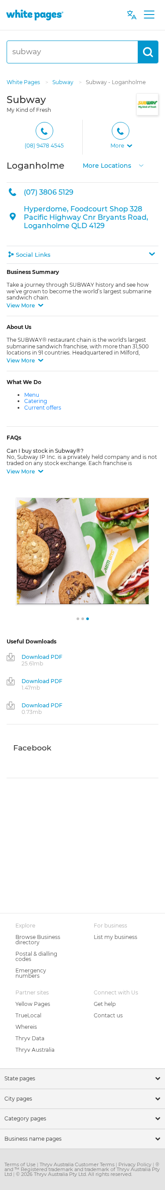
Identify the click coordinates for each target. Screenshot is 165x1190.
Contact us (108, 1015)
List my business (115, 937)
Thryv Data (29, 1038)
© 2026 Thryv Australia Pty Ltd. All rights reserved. (74, 1174)
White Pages (24, 82)
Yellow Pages (32, 1004)
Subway (63, 82)
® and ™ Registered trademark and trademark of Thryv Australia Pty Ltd (82, 1169)
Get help (105, 1004)
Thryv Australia (35, 1049)
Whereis (26, 1027)
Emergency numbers (30, 973)
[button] (120, 137)
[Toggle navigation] (149, 15)
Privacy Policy (135, 1164)
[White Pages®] (34, 15)
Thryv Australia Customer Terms (78, 1164)
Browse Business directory (37, 940)
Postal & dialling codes (36, 956)
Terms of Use (20, 1164)
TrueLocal (28, 1015)
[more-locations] (141, 164)
